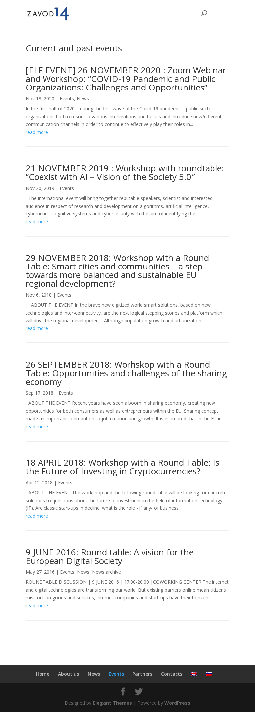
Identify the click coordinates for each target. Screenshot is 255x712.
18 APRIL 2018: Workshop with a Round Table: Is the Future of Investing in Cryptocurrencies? (122, 466)
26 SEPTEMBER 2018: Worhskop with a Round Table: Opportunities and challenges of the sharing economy (126, 372)
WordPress (177, 703)
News (83, 98)
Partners (142, 674)
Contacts (171, 674)
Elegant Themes (112, 703)
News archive (106, 572)
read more (37, 132)
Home (42, 674)
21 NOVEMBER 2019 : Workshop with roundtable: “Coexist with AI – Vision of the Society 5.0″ (125, 172)
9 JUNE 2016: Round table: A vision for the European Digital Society (110, 556)
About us (68, 674)
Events (67, 98)
